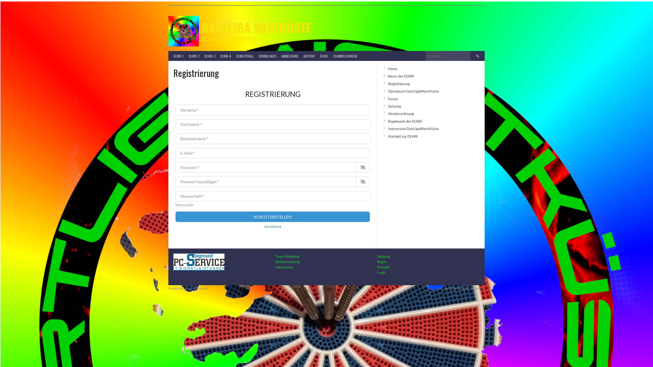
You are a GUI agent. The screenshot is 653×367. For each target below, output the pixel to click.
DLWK (324, 56)
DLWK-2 (194, 56)
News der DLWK (401, 76)
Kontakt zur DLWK (403, 136)
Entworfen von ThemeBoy (465, 288)
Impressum (284, 267)
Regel (381, 261)
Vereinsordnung (401, 113)
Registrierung (399, 84)
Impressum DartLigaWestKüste (413, 128)
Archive (309, 56)
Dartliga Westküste (256, 27)
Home (392, 69)
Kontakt (383, 267)
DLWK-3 (210, 56)
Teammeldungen (345, 56)
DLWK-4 (225, 56)
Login (381, 272)
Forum (393, 99)
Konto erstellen (273, 216)
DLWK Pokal (245, 56)
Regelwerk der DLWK (405, 121)
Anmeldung (289, 56)
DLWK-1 (178, 56)
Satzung (394, 106)
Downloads (267, 56)
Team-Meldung (287, 256)
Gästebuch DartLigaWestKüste (413, 91)
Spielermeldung (287, 261)
